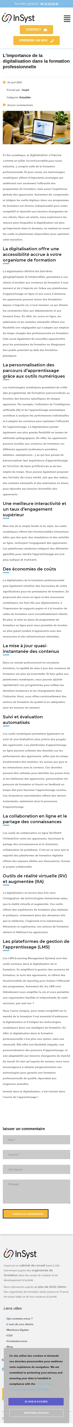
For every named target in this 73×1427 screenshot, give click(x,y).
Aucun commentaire (20, 105)
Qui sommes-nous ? (20, 1318)
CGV (10, 1335)
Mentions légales (18, 1329)
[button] (67, 18)
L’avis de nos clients (20, 1324)
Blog (10, 1346)
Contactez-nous (17, 1341)
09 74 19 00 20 (49, 3)
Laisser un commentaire (28, 1213)
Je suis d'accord (36, 1401)
